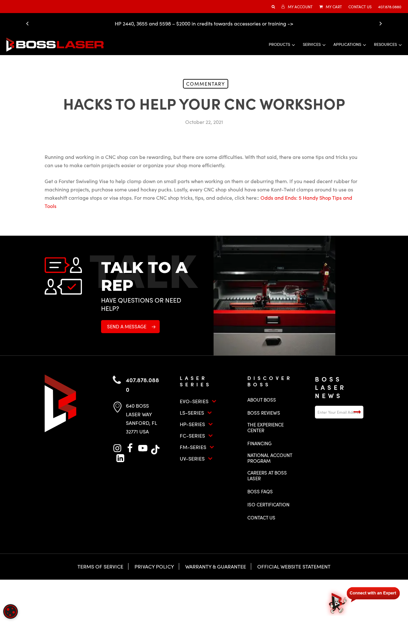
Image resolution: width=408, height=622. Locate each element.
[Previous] (29, 23)
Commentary (205, 84)
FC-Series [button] (192, 435)
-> (290, 23)
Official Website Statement (294, 566)
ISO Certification (268, 504)
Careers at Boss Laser (267, 475)
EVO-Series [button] (194, 401)
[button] (130, 326)
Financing (259, 443)
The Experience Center (265, 427)
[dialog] (10, 611)
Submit (357, 412)
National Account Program (269, 458)
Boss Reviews (263, 413)
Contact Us (261, 517)
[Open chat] (363, 600)
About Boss (261, 400)
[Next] (379, 23)
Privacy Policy (154, 566)
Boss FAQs (260, 491)
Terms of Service (100, 566)
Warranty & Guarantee (215, 566)
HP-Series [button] (192, 424)
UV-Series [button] (192, 458)
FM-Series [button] (193, 447)
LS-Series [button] (192, 412)
